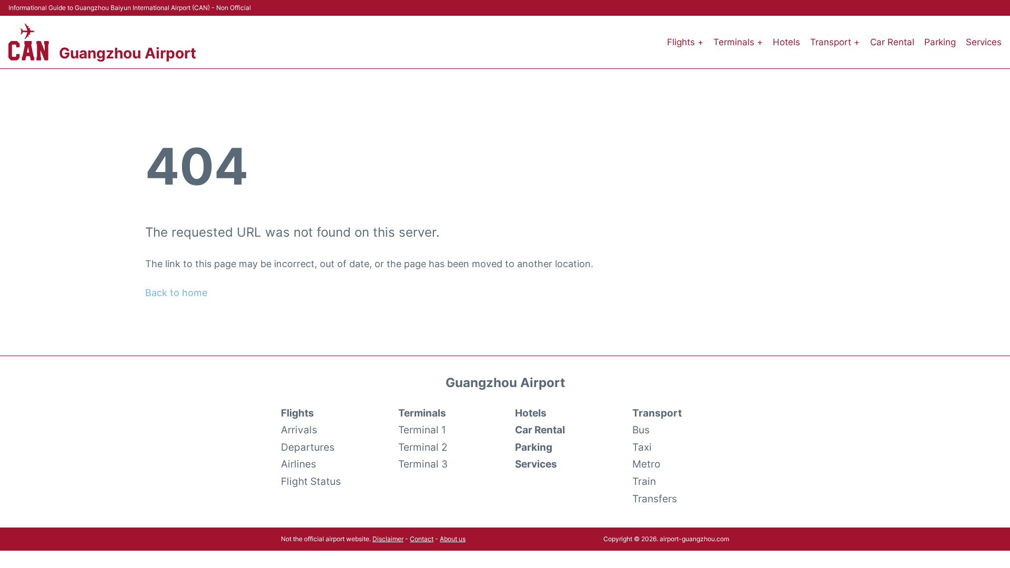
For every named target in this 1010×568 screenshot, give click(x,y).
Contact (421, 539)
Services (984, 42)
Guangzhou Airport (127, 53)
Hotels (786, 42)
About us (453, 539)
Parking (940, 42)
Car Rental (892, 42)
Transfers (654, 498)
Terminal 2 (423, 447)
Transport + (835, 42)
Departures (308, 447)
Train (644, 481)
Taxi (642, 447)
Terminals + (738, 42)
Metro (646, 464)
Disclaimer (387, 539)
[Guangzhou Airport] (28, 42)
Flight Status (311, 481)
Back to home (176, 292)
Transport (657, 413)
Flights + (685, 42)
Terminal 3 (423, 464)
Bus (641, 429)
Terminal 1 (422, 429)
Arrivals (299, 429)
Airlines (298, 464)
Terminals (422, 413)
